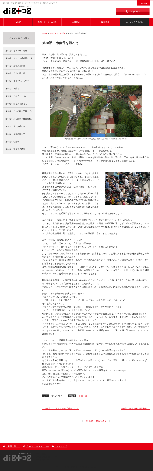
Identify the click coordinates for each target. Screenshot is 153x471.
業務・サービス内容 (47, 22)
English (143, 3)
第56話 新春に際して (15, 134)
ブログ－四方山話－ (134, 22)
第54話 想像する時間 (15, 149)
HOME (18, 22)
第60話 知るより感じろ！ (17, 104)
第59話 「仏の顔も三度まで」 (19, 111)
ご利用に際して (13, 446)
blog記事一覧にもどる (96, 421)
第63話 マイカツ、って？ (17, 81)
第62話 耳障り (12, 88)
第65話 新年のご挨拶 (15, 66)
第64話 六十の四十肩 (15, 73)
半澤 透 (83, 396)
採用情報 (105, 22)
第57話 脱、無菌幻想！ (16, 126)
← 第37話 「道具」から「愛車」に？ (60, 408)
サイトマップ (60, 446)
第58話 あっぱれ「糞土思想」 (19, 119)
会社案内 (76, 22)
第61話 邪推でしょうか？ (17, 96)
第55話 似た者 (12, 141)
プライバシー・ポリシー (37, 446)
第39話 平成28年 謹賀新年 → (135, 408)
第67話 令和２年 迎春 (16, 51)
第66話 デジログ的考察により (19, 58)
